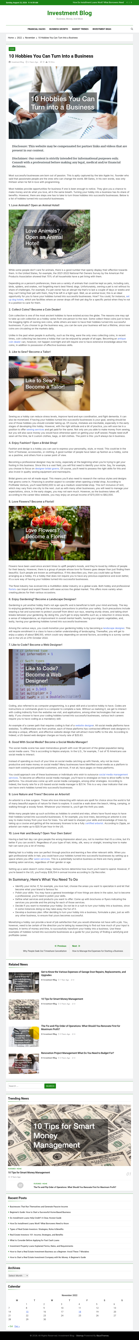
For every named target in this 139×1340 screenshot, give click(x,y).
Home (12, 49)
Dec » (17, 1326)
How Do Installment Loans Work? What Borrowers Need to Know (39, 1223)
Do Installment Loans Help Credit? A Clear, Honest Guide (35, 1218)
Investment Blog (69, 13)
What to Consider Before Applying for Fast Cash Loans (34, 1240)
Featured (12, 1169)
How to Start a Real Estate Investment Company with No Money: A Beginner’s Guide (48, 1257)
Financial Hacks (36, 29)
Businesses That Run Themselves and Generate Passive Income (98, 3)
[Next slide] (131, 2)
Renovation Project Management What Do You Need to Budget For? (77, 1053)
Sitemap (80, 1335)
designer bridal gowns (47, 468)
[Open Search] (132, 29)
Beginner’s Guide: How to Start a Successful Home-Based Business (40, 1212)
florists (12, 589)
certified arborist (94, 823)
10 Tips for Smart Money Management (62, 999)
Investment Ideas (102, 29)
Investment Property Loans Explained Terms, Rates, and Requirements (41, 1246)
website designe (84, 725)
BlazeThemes (103, 1335)
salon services (42, 859)
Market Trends (80, 29)
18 (80, 1312)
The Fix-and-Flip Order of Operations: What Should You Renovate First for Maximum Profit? (75, 1187)
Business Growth (58, 29)
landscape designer (113, 628)
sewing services (35, 429)
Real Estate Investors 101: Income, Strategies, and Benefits (36, 1235)
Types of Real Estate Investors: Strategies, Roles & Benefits (37, 1229)
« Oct (10, 1326)
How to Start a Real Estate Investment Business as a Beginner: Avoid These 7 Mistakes (49, 1251)
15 (27, 1312)
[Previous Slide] (127, 2)
